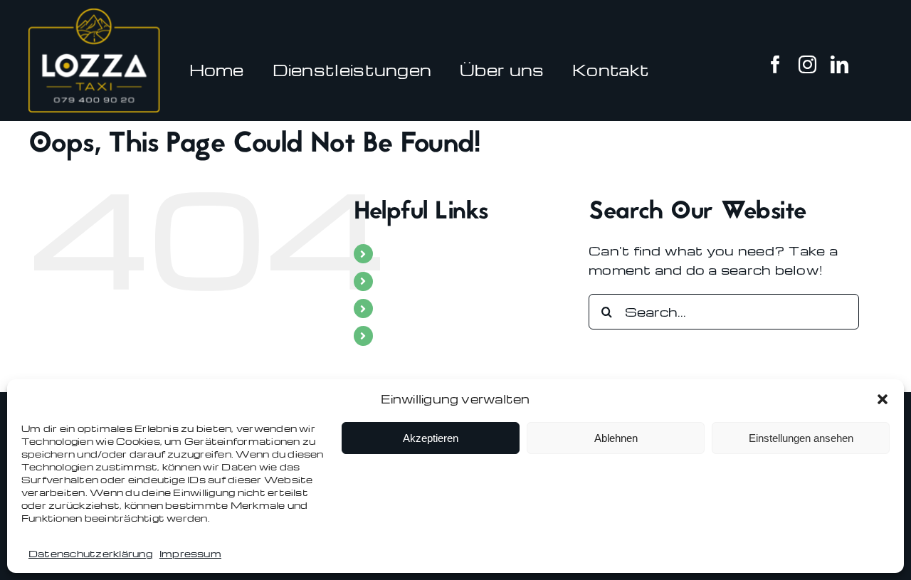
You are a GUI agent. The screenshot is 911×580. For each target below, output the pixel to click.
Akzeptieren (430, 438)
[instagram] (807, 64)
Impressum (190, 553)
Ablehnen (616, 438)
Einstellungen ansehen (801, 438)
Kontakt (412, 335)
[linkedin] (839, 64)
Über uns (414, 308)
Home (403, 254)
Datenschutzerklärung (90, 553)
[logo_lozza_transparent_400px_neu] (100, 14)
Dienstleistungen (444, 281)
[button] (882, 399)
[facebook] (775, 64)
